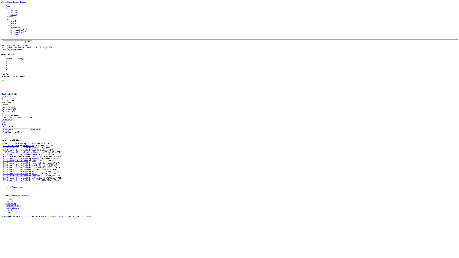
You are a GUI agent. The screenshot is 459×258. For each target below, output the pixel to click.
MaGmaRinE (37, 178)
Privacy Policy (11, 212)
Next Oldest (7, 132)
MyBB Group (62, 216)
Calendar (9, 17)
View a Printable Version (15, 187)
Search (8, 8)
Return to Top (11, 204)
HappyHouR (36, 163)
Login (18, 45)
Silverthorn (87, 216)
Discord (15, 34)
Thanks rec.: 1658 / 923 (10, 111)
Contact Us (10, 199)
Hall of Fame (15, 28)
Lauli (34, 150)
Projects (46, 47)
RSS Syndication (12, 208)
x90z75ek (35, 169)
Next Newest (19, 132)
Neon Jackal (36, 171)
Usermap (14, 15)
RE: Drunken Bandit (11, 146)
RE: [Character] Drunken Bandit (15, 148)
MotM (13, 25)
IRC (25, 32)
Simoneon (37, 152)
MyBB (43, 216)
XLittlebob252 (28, 146)
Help (7, 19)
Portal (8, 6)
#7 (2, 113)
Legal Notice (11, 210)
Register (25, 45)
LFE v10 (9, 36)
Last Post (5, 74)
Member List (15, 12)
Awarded (14, 23)
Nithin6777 (36, 180)
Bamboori (35, 148)
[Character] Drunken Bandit (12, 143)
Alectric (35, 165)
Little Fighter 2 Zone (33, 47)
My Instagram (7, 120)
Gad (28, 143)
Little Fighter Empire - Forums (12, 47)
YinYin (34, 174)
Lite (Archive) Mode (13, 206)
